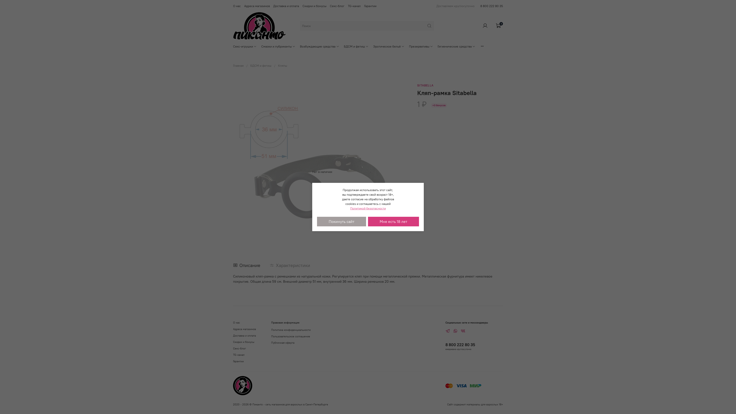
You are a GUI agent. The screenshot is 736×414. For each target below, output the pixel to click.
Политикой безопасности (368, 208)
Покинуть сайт (341, 221)
